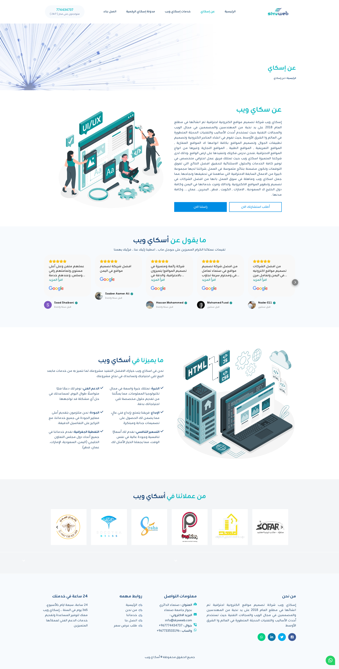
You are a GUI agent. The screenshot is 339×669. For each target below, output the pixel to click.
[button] (44, 282)
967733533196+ (168, 630)
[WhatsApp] (330, 660)
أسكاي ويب (152, 657)
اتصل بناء (109, 11)
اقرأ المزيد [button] (56, 280)
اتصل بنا (131, 620)
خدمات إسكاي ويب (178, 11)
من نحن (131, 610)
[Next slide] (57, 527)
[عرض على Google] (56, 288)
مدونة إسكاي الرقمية (140, 11)
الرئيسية (230, 11)
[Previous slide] (282, 527)
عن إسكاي (207, 11)
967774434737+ (170, 625)
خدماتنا (131, 615)
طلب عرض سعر (125, 625)
